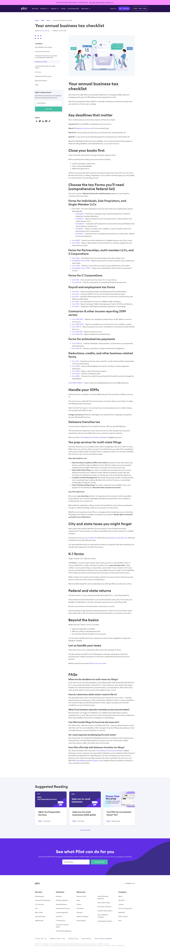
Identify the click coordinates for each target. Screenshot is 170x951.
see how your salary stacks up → (101, 2)
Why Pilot (121, 900)
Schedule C (80, 219)
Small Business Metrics (105, 921)
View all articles (85, 830)
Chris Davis (46, 821)
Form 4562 (76, 243)
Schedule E (79, 229)
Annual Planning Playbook (103, 897)
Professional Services (63, 908)
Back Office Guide (104, 902)
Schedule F (79, 234)
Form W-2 (75, 292)
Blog (42, 20)
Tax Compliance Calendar (103, 916)
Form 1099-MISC (78, 324)
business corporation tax (118, 538)
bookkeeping (82, 761)
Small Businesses (61, 904)
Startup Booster (40, 916)
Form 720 (75, 361)
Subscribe (48, 109)
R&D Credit (39, 912)
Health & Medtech (62, 900)
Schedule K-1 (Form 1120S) (81, 268)
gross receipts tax (90, 538)
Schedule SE (80, 224)
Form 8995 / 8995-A (75, 383)
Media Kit (121, 912)
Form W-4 (75, 306)
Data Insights (81, 920)
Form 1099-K (76, 327)
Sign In (113, 9)
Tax (36, 908)
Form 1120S (76, 266)
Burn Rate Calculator (104, 906)
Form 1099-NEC (77, 319)
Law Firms (59, 916)
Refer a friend (122, 916)
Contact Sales (99, 862)
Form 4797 (76, 371)
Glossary (79, 912)
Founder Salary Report (105, 911)
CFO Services (39, 904)
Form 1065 (75, 258)
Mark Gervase (45, 30)
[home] (24, 8)
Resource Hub (81, 896)
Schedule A (80, 214)
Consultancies (60, 920)
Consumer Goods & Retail (62, 926)
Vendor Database (82, 916)
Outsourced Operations (43, 900)
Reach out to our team (98, 663)
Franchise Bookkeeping (63, 931)
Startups (58, 896)
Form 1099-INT (77, 332)
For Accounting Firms (125, 908)
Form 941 (75, 297)
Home (37, 20)
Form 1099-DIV (77, 334)
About (120, 896)
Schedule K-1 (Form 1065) (81, 261)
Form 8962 (76, 376)
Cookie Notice (86, 938)
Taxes (48, 20)
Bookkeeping (39, 896)
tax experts (94, 761)
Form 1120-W (76, 282)
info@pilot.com (130, 883)
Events (79, 904)
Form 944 (75, 301)
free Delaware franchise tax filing (92, 437)
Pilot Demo (80, 908)
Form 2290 (76, 366)
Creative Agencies (62, 912)
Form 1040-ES (77, 343)
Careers (121, 904)
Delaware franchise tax (83, 128)
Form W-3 (75, 294)
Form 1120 (75, 280)
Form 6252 (76, 374)
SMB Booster (39, 920)
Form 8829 (76, 240)
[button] (44, 8)
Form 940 (75, 304)
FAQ (119, 920)
